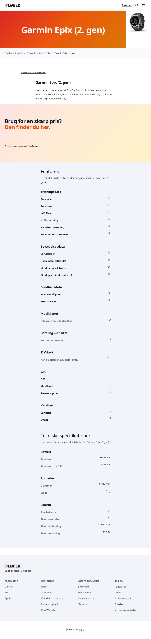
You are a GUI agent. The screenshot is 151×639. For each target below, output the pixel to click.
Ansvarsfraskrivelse (125, 610)
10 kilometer (85, 592)
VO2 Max (46, 592)
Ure (41, 53)
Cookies (118, 604)
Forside (8, 53)
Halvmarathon (86, 598)
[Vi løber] (12, 5)
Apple (8, 598)
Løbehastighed (49, 604)
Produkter (20, 53)
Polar (8, 592)
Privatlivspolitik (122, 598)
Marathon (83, 604)
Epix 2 (49, 53)
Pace (44, 586)
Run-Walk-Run (49, 610)
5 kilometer (84, 586)
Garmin (32, 53)
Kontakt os (120, 586)
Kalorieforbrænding (52, 598)
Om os (118, 592)
